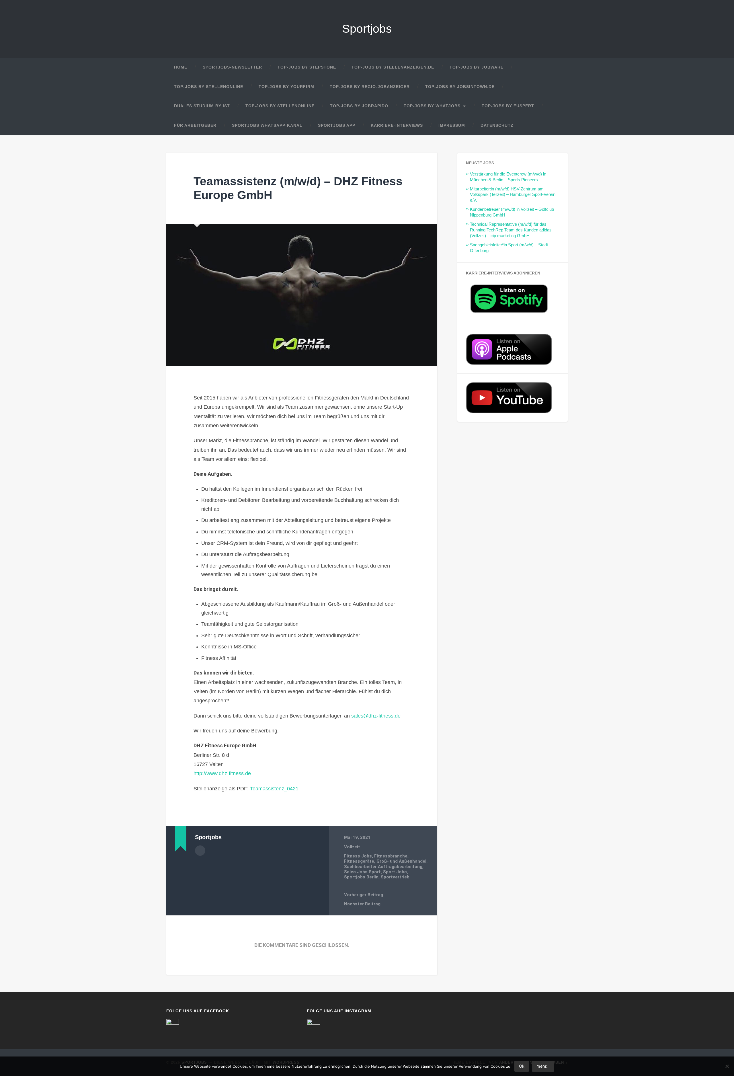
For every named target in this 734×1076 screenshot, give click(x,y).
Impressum (451, 125)
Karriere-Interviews (397, 125)
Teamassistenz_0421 (274, 789)
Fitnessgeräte (359, 861)
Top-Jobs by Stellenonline (208, 87)
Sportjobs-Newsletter (232, 67)
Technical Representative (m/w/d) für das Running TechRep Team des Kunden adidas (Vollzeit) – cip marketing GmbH (511, 230)
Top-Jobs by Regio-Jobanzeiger (370, 87)
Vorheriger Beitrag (363, 894)
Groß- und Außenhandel (401, 861)
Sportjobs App (336, 125)
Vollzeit (352, 846)
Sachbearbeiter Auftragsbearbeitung (383, 866)
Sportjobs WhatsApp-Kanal (267, 125)
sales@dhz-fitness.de (376, 716)
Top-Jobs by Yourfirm (286, 87)
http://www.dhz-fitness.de (222, 773)
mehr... (543, 1066)
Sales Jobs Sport (362, 871)
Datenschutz (497, 125)
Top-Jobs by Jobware (476, 67)
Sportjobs (367, 28)
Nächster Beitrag (362, 904)
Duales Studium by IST (202, 106)
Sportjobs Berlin (361, 877)
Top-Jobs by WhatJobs (432, 106)
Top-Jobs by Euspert (508, 106)
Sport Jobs (395, 871)
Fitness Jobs (358, 856)
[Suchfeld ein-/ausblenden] (558, 125)
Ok (521, 1066)
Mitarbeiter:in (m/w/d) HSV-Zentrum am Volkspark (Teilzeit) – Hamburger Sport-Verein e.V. (512, 194)
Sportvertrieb (395, 877)
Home (180, 67)
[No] (727, 1066)
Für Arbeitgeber (195, 125)
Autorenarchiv (200, 850)
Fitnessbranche (390, 856)
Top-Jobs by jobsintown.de (460, 87)
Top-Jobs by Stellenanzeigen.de (393, 67)
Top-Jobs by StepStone (307, 67)
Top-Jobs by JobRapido (359, 106)
